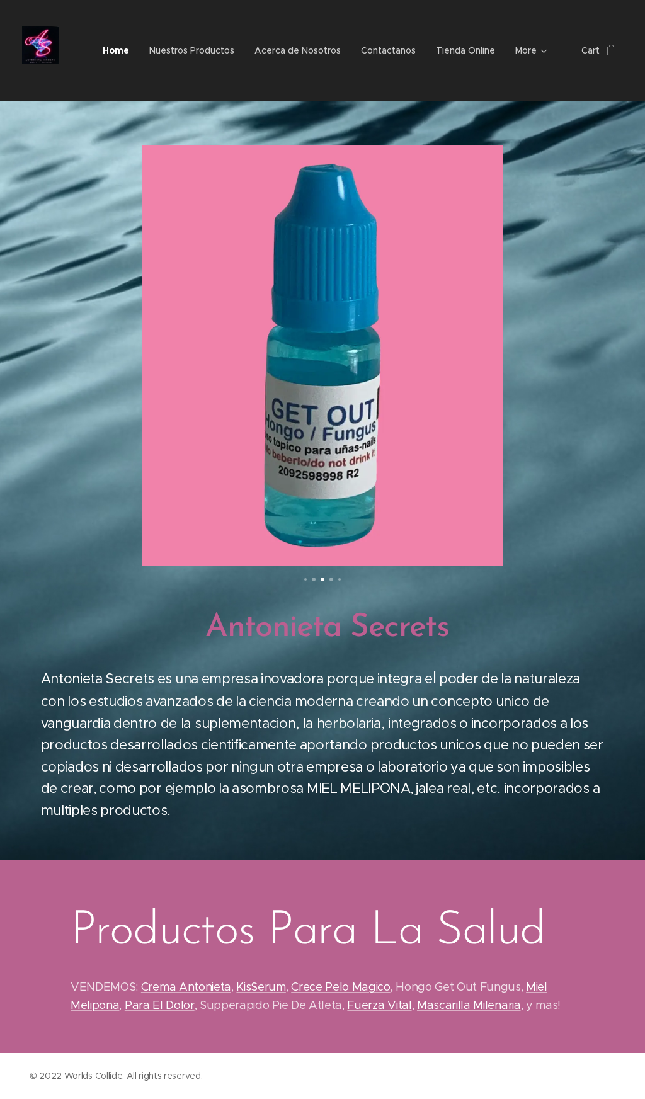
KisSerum (260, 987)
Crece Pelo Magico (341, 987)
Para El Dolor (160, 1005)
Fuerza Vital (379, 1005)
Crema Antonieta (186, 987)
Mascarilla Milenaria (469, 1005)
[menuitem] (119, 50)
